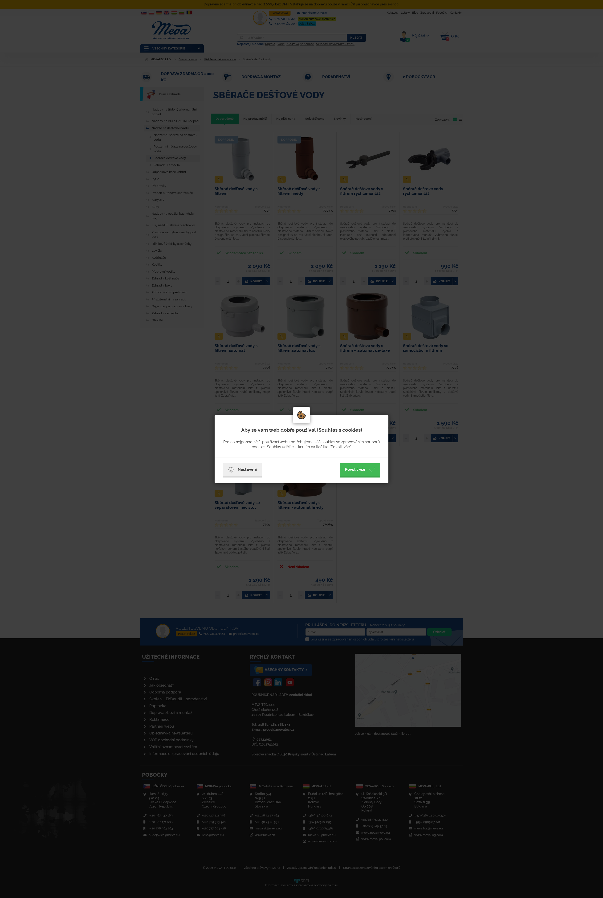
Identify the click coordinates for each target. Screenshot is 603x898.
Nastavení (247, 469)
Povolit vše (355, 469)
